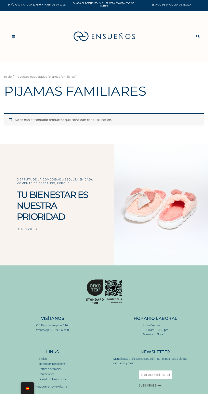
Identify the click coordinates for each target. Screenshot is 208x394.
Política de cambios (50, 369)
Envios (43, 358)
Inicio (8, 76)
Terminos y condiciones (52, 363)
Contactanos (46, 374)
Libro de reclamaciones (52, 379)
